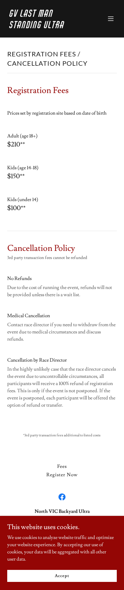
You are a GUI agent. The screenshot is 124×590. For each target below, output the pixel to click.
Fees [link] (62, 466)
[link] (46, 27)
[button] (111, 19)
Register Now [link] (61, 475)
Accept (62, 575)
